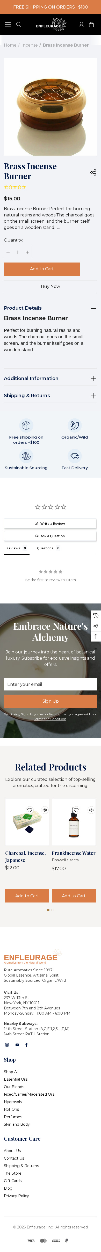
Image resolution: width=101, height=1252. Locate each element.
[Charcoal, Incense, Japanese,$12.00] (27, 822)
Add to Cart (42, 268)
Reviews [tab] (13, 548)
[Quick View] (40, 807)
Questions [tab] (45, 548)
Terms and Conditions (50, 719)
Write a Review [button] (52, 523)
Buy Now (50, 286)
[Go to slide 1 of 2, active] (48, 910)
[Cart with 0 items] (91, 24)
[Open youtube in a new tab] (17, 1045)
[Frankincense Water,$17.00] (74, 822)
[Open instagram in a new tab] (7, 1045)
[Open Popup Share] (93, 172)
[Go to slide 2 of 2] (53, 910)
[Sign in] (81, 24)
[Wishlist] (25, 807)
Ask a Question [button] (53, 536)
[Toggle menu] (8, 24)
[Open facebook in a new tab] (26, 1045)
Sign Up (50, 701)
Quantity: (13, 240)
